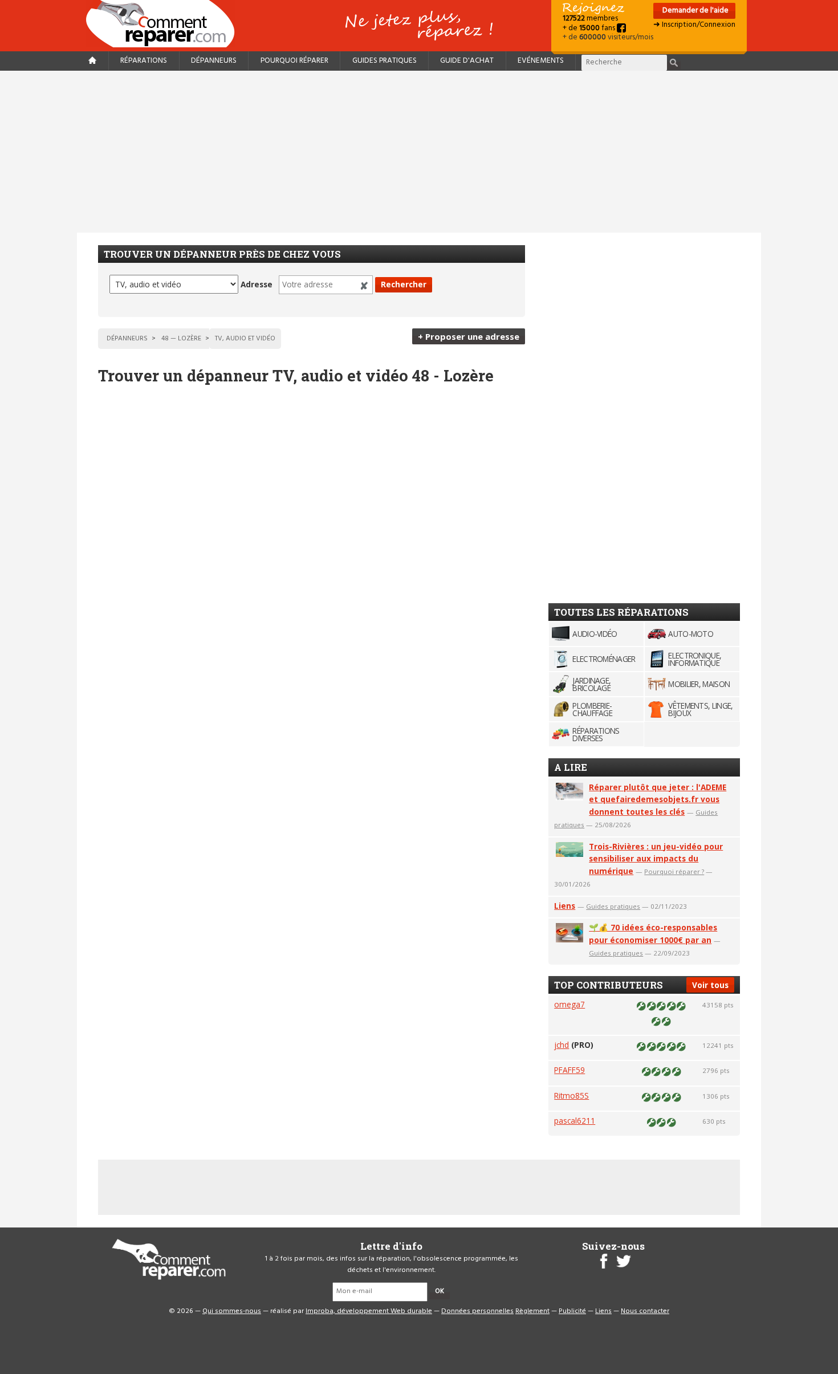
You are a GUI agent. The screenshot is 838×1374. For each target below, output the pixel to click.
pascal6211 (574, 1120)
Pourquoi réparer (294, 61)
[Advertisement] (419, 151)
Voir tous (710, 984)
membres (590, 19)
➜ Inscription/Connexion (694, 25)
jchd (561, 1044)
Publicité (572, 1311)
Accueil (165, 23)
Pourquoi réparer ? (674, 871)
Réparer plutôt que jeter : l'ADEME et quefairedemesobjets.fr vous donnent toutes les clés (657, 800)
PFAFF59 (569, 1069)
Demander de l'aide (695, 11)
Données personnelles (477, 1311)
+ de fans (590, 28)
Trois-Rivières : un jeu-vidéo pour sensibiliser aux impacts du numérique (656, 859)
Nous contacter (645, 1311)
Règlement (532, 1311)
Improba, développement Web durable (369, 1311)
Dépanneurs (214, 61)
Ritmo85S (571, 1095)
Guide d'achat (467, 61)
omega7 (569, 1004)
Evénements (541, 61)
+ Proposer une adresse (468, 336)
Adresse (256, 284)
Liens (564, 905)
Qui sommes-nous (231, 1311)
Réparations (143, 61)
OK (439, 1291)
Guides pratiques (384, 61)
